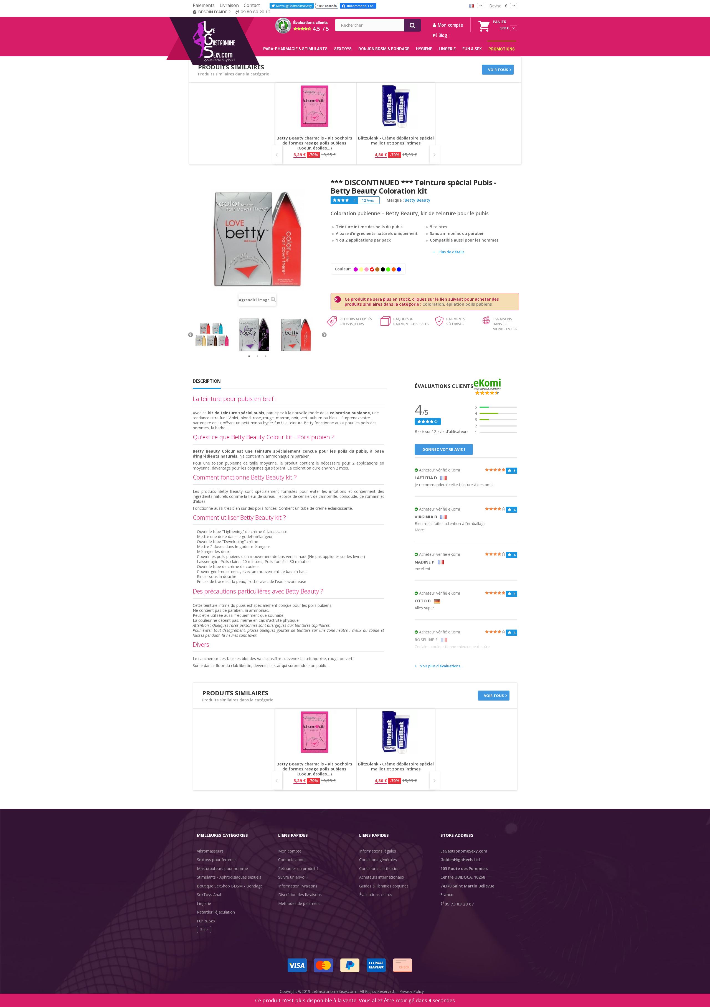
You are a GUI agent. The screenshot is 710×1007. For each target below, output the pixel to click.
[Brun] (377, 269)
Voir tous (498, 69)
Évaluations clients (375, 894)
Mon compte (289, 851)
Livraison (229, 5)
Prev (277, 154)
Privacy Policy (411, 991)
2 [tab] (257, 356)
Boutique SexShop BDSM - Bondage (230, 886)
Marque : (395, 200)
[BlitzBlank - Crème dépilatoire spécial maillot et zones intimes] (396, 106)
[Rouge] (372, 269)
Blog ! (443, 35)
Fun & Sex (206, 921)
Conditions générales (378, 859)
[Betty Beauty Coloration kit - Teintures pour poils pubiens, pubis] (257, 335)
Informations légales (377, 851)
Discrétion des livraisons (300, 894)
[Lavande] (356, 269)
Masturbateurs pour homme (222, 868)
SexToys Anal (209, 894)
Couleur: (343, 269)
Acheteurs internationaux (381, 877)
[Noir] (383, 269)
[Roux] (394, 269)
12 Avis (368, 200)
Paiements (204, 5)
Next (435, 154)
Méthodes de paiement (299, 903)
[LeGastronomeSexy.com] (225, 19)
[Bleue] (399, 269)
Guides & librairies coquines (384, 886)
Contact (252, 5)
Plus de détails (451, 251)
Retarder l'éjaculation (216, 912)
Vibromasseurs (210, 851)
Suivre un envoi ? (293, 877)
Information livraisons (297, 886)
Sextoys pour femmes (217, 859)
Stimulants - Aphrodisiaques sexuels (229, 877)
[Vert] (388, 269)
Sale (204, 929)
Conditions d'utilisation (379, 868)
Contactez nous (292, 859)
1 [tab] (249, 356)
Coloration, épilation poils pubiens (457, 304)
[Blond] (361, 269)
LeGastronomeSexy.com (333, 991)
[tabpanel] (216, 335)
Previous (190, 335)
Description (207, 381)
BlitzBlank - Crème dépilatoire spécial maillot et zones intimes (396, 140)
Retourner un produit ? (298, 868)
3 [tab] (265, 356)
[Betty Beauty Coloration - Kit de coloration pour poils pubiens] (216, 335)
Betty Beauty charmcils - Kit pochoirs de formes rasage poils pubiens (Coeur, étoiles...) (314, 142)
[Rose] (366, 269)
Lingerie (204, 903)
